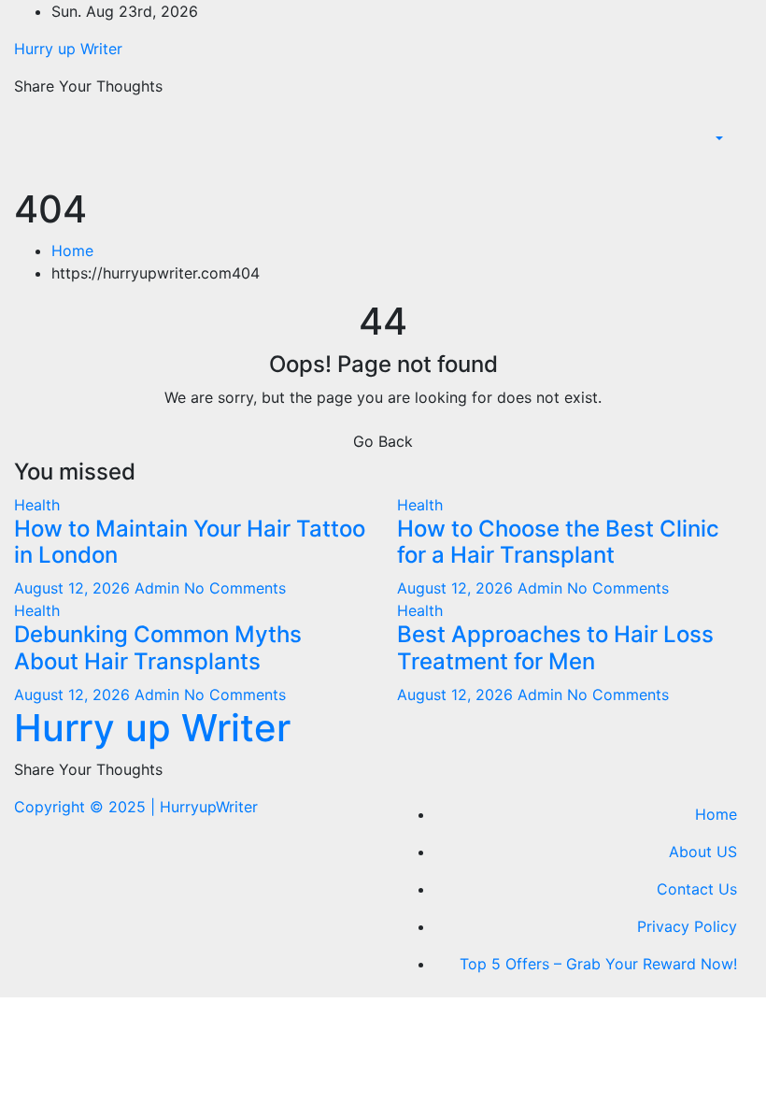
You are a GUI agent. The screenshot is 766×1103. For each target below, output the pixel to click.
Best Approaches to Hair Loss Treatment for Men (555, 648)
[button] (717, 138)
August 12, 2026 (74, 588)
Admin (159, 588)
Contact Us (697, 889)
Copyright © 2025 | (87, 806)
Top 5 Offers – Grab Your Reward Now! (598, 963)
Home (72, 250)
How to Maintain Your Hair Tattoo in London (189, 542)
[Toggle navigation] (739, 166)
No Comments (235, 588)
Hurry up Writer (68, 48)
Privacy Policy (687, 926)
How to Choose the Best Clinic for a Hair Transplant (558, 542)
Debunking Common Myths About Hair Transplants (158, 648)
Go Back (383, 441)
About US (703, 851)
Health (37, 504)
